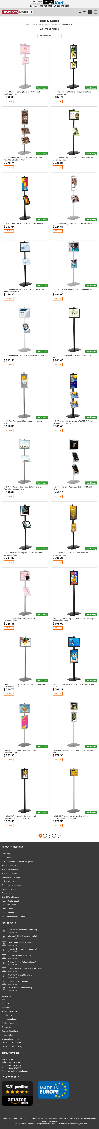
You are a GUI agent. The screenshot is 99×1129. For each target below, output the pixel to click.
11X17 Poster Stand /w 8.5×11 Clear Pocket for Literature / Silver (21, 620)
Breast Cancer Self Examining (20, 988)
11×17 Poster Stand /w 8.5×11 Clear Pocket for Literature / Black (70, 554)
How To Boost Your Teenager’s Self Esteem (25, 968)
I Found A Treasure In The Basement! (22, 949)
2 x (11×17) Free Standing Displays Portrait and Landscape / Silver (21, 751)
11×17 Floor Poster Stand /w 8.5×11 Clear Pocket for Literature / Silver (72, 290)
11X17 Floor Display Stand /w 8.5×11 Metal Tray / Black (24, 224)
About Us (5, 1004)
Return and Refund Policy (12, 1047)
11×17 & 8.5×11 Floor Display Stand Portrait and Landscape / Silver (22, 93)
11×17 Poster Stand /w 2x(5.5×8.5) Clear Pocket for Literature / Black (23, 554)
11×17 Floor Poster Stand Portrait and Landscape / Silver (23, 422)
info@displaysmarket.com (18, 1071)
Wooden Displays (9, 866)
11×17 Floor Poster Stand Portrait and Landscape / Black (72, 356)
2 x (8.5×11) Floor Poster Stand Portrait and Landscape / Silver (74, 751)
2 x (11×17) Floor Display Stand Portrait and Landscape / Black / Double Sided (74, 620)
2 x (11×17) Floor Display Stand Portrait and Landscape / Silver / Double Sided (25, 685)
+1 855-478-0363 (61, 6)
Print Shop (6, 854)
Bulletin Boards (8, 881)
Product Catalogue (9, 1011)
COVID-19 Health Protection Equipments (18, 862)
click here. (84, 1124)
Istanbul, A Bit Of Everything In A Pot (22, 936)
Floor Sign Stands (9, 905)
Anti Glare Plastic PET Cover (13, 917)
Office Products (8, 913)
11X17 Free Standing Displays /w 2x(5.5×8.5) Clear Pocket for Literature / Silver (23, 488)
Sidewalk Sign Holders (11, 877)
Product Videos (8, 1023)
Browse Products (9, 1007)
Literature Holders (9, 889)
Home (28, 25)
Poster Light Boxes (9, 873)
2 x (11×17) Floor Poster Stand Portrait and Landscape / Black (74, 685)
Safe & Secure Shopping (11, 1043)
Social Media (7, 1015)
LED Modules (7, 858)
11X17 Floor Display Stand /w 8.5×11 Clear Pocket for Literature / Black (73, 159)
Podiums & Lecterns (10, 893)
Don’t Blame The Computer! (19, 981)
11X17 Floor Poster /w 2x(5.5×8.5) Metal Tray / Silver (72, 224)
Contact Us (6, 1027)
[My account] (90, 12)
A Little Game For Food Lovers (20, 955)
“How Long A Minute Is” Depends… (22, 942)
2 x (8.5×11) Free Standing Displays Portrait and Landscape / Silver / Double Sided (70, 817)
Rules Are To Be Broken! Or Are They (22, 930)
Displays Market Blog (10, 1019)
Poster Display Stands (11, 901)
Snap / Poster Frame (10, 869)
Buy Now (9, 101)
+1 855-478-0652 (44, 6)
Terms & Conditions (10, 1031)
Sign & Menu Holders (10, 897)
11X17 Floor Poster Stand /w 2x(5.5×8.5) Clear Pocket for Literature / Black (24, 290)
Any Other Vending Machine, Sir (20, 975)
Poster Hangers (8, 909)
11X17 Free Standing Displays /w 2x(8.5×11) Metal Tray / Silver (73, 488)
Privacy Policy (7, 1035)
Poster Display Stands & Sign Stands (46, 25)
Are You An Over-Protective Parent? (22, 962)
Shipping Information (10, 1039)
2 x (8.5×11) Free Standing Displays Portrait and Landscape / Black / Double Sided (21, 817)
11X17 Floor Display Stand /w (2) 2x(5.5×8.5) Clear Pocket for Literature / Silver (23, 159)
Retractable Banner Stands (12, 885)
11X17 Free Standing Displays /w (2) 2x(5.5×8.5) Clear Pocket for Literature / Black (73, 422)
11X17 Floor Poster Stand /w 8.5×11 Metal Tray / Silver (24, 355)
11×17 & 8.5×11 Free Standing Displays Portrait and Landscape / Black (72, 93)
